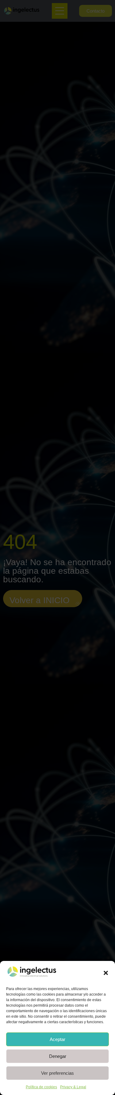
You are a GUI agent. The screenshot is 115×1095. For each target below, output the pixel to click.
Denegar (57, 1056)
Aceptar (57, 1039)
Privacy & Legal (73, 1087)
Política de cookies (41, 1087)
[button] (106, 973)
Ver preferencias (57, 1073)
